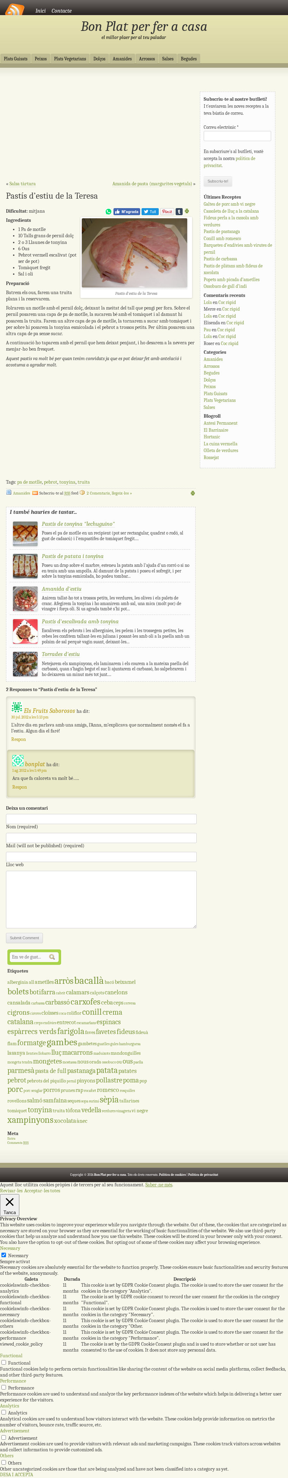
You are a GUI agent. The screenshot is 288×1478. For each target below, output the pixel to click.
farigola (70, 1031)
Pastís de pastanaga (222, 231)
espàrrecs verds (32, 1031)
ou (119, 1062)
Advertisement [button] (15, 1431)
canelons (116, 992)
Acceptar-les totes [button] (42, 1191)
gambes (62, 1042)
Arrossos (147, 59)
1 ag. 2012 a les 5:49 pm (29, 770)
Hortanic (212, 436)
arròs (63, 981)
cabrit (60, 993)
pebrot (50, 482)
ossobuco (109, 1062)
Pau (207, 329)
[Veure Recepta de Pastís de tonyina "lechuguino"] (25, 544)
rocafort (90, 1090)
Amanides (122, 59)
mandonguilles (125, 1053)
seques (73, 1100)
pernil (71, 1081)
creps (38, 1023)
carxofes (85, 1002)
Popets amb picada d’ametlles (232, 279)
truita (84, 482)
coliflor (74, 1013)
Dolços (99, 59)
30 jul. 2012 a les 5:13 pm (29, 717)
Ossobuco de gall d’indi (225, 286)
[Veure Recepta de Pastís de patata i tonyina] (25, 576)
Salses (168, 59)
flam (12, 1043)
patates (127, 1071)
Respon (18, 739)
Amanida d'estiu (61, 588)
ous (128, 1061)
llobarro (44, 1053)
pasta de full (50, 1071)
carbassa (38, 1003)
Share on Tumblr (179, 211)
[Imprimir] (187, 212)
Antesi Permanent (220, 423)
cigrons (18, 1012)
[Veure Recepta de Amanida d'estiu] (25, 609)
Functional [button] (11, 1356)
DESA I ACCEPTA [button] (16, 1475)
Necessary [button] (10, 1248)
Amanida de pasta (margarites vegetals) (152, 184)
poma (131, 1080)
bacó (109, 982)
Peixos (41, 59)
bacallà (89, 980)
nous (83, 1061)
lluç (56, 1052)
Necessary (18, 1256)
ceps (118, 1002)
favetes (106, 1032)
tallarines (129, 1100)
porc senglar (33, 1090)
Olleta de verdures (221, 450)
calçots (97, 992)
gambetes (87, 1043)
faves (90, 1032)
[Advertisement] (101, 127)
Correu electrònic (221, 127)
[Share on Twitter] (150, 214)
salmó (34, 1100)
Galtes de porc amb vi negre (229, 204)
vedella (91, 1110)
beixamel (125, 982)
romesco (108, 1090)
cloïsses (49, 1012)
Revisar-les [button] (11, 1191)
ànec (82, 1121)
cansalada (19, 1002)
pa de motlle (29, 482)
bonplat (35, 764)
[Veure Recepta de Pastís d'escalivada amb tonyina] (25, 642)
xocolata (65, 1121)
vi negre (140, 1110)
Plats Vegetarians (70, 59)
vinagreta (123, 1111)
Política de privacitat (203, 1175)
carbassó (57, 1002)
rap (79, 1090)
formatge (31, 1042)
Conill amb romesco (222, 238)
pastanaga (81, 1071)
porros (51, 1090)
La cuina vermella (220, 443)
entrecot (66, 1022)
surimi (94, 1101)
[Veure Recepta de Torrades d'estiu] (25, 674)
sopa (84, 1101)
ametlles (44, 982)
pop (143, 1080)
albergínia (17, 982)
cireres (35, 1013)
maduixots (101, 1053)
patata (107, 1070)
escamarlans (86, 1023)
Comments (18, 1143)
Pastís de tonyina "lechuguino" (78, 524)
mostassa (70, 1062)
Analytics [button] (9, 1406)
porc (15, 1089)
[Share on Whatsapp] (108, 214)
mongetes (47, 1061)
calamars (77, 992)
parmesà (20, 1070)
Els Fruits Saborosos (49, 711)
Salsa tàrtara (22, 184)
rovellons (16, 1100)
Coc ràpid (227, 302)
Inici (40, 11)
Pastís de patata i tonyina (73, 556)
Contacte (62, 11)
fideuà (142, 1032)
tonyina (67, 482)
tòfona (73, 1110)
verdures (109, 1111)
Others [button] (6, 1456)
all (31, 982)
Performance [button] (13, 1381)
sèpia (109, 1099)
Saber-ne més (158, 1185)
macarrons (77, 1052)
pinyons (86, 1080)
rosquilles (127, 1090)
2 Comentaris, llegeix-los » (109, 493)
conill (92, 1012)
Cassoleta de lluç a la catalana (231, 211)
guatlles (103, 1044)
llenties (32, 1053)
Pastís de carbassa (220, 258)
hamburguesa (129, 1044)
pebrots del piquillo (46, 1080)
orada (95, 1062)
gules (114, 1044)
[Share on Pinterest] (167, 214)
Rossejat (211, 457)
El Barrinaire (216, 430)
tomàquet (17, 1110)
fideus (126, 1031)
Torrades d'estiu (61, 654)
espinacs (109, 1022)
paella (138, 1062)
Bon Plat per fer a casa (144, 26)
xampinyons (30, 1120)
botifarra (42, 992)
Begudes (189, 59)
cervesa (130, 1003)
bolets (18, 991)
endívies (49, 1023)
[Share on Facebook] (126, 214)
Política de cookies (172, 1175)
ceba (107, 1002)
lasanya (16, 1052)
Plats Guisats (15, 59)
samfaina (55, 1100)
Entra (11, 1138)
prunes (68, 1090)
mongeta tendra (19, 1062)
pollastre (109, 1080)
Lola (208, 302)
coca (62, 1013)
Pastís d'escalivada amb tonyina (80, 621)
